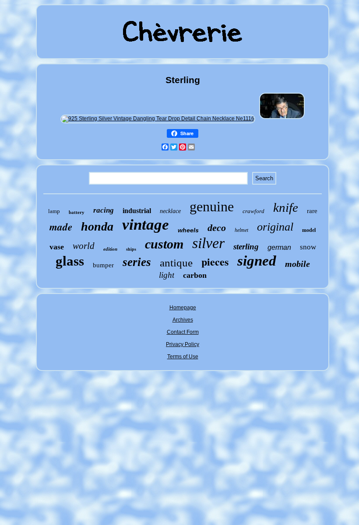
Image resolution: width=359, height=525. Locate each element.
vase (56, 246)
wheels (188, 230)
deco (217, 227)
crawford (253, 211)
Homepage (182, 307)
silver (208, 243)
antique (176, 263)
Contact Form (183, 332)
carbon (195, 275)
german (279, 247)
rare (312, 210)
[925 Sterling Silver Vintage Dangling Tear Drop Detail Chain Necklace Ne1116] (158, 119)
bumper (103, 265)
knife (285, 207)
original (275, 226)
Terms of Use (182, 357)
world (84, 246)
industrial (137, 210)
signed (256, 261)
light (166, 275)
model (309, 230)
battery (76, 212)
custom (164, 244)
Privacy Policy (182, 344)
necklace (170, 211)
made (60, 227)
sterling (246, 246)
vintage (145, 224)
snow (308, 247)
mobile (297, 264)
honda (97, 226)
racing (103, 210)
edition (110, 249)
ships (131, 249)
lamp (54, 211)
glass (70, 261)
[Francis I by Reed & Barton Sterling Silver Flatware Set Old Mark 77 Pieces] (282, 119)
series (137, 262)
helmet (241, 230)
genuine (212, 206)
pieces (215, 261)
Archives (182, 320)
